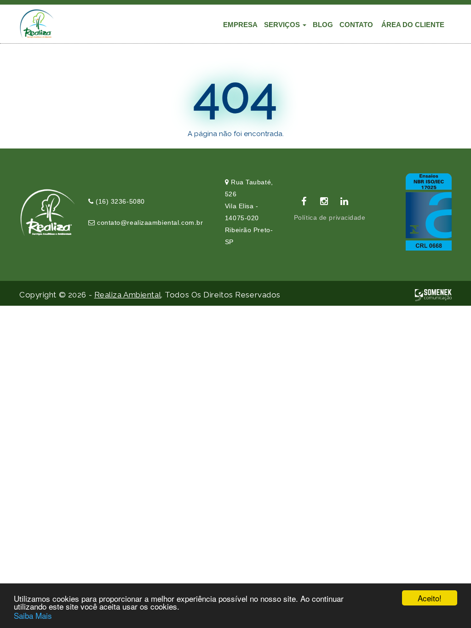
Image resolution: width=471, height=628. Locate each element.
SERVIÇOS (283, 25)
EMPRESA (240, 25)
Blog (323, 25)
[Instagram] (324, 201)
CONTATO (356, 25)
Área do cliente (412, 25)
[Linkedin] (344, 201)
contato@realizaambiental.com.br (149, 222)
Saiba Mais (33, 615)
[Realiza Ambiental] (36, 23)
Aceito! (430, 598)
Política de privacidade (330, 217)
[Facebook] (304, 201)
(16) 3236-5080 (118, 201)
